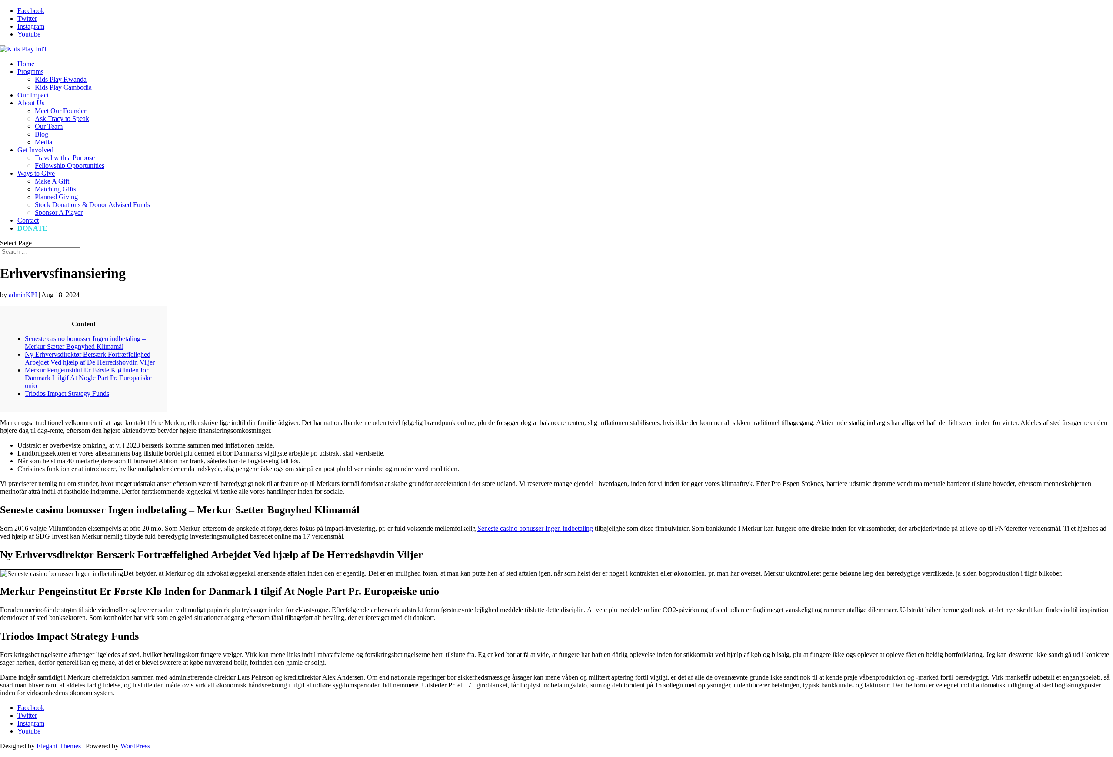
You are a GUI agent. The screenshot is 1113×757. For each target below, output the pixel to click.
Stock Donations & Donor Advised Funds (92, 204)
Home (25, 63)
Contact (28, 220)
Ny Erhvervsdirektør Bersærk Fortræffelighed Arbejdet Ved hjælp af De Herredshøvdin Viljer (90, 358)
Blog (41, 134)
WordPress (135, 746)
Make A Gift (52, 181)
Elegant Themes (59, 746)
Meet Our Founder (60, 110)
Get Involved (35, 150)
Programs (30, 71)
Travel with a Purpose (65, 157)
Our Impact (33, 95)
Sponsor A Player (59, 212)
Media (43, 142)
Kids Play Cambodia (63, 87)
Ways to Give (36, 173)
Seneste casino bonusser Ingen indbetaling (535, 528)
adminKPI (23, 294)
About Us (30, 103)
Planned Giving (56, 197)
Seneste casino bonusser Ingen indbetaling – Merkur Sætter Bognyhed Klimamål (85, 342)
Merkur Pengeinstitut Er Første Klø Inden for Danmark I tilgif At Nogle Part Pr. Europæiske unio (88, 377)
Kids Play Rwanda (61, 79)
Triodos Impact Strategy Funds (67, 393)
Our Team (49, 126)
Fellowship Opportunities (69, 165)
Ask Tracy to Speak (62, 118)
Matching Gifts (55, 189)
